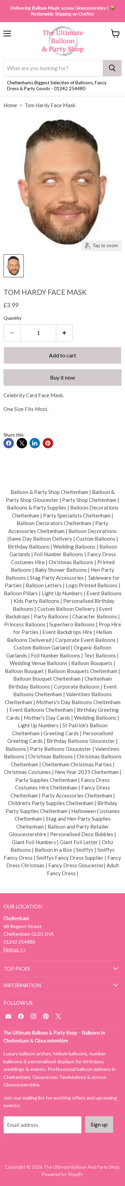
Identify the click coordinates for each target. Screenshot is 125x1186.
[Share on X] (22, 443)
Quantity (12, 318)
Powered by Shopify (62, 1174)
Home (10, 105)
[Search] (112, 68)
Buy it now (62, 377)
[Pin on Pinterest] (48, 443)
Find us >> (14, 949)
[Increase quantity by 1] (64, 333)
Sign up (99, 1124)
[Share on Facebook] (8, 443)
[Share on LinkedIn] (35, 443)
